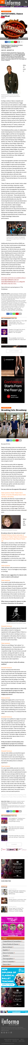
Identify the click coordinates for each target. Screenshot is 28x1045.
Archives (15, 1041)
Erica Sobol (16, 298)
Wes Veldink (19, 310)
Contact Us (8, 1041)
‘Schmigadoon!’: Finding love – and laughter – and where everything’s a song (17, 820)
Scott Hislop (15, 307)
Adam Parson (14, 293)
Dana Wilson (5, 296)
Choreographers (8, 958)
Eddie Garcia (22, 297)
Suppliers (6, 950)
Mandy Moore (12, 305)
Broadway (13, 801)
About (22, 1039)
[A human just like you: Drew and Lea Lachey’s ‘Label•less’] (4, 838)
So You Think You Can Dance (12, 308)
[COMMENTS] (21, 41)
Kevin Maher (4, 302)
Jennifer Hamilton (12, 301)
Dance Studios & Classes (10, 944)
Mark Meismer (21, 305)
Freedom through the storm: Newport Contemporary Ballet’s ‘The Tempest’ (17, 331)
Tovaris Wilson (10, 310)
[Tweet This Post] (9, 41)
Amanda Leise (22, 293)
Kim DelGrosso (13, 302)
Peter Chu (21, 306)
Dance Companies (8, 961)
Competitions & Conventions (12, 941)
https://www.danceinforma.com (10, 300)
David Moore (6, 297)
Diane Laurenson (13, 803)
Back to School (7, 947)
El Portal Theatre (6, 298)
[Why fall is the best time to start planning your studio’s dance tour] (4, 829)
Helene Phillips (10, 299)
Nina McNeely (14, 306)
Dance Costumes (8, 953)
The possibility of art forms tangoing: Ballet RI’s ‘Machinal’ (17, 338)
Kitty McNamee (22, 302)
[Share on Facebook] (6, 41)
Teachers (6, 956)
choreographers (13, 294)
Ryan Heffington (6, 307)
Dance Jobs (6, 964)
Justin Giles (21, 301)
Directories (22, 1041)
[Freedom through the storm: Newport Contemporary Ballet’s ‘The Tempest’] (4, 332)
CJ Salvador (22, 294)
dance (11, 296)
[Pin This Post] (15, 41)
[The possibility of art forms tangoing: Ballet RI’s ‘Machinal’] (4, 340)
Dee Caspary (14, 297)
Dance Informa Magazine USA (11, 1039)
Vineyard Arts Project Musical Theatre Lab (13, 807)
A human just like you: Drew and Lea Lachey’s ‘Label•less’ (16, 836)
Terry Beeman (12, 309)
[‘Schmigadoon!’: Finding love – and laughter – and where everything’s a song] (4, 821)
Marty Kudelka (5, 306)
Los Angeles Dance (6, 303)
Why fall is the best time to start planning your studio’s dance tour (16, 828)
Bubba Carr (4, 294)
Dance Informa (17, 296)
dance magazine (11, 802)
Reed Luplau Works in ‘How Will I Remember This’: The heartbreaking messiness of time (18, 323)
